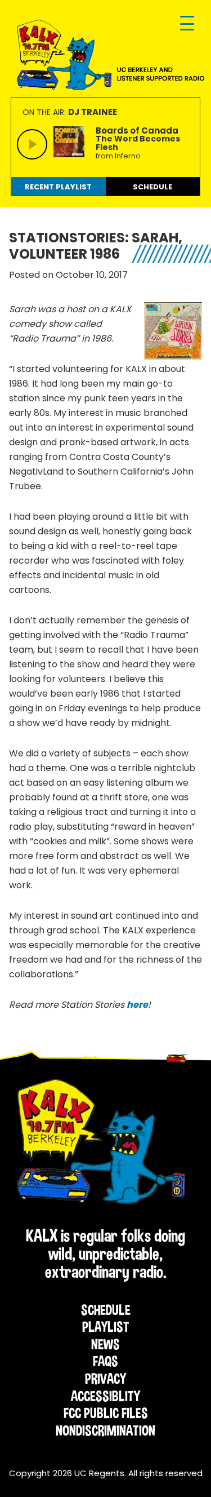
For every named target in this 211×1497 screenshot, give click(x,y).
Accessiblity (105, 1396)
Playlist (105, 1326)
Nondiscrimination (105, 1430)
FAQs (105, 1361)
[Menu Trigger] (187, 23)
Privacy (105, 1378)
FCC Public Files (106, 1413)
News (105, 1344)
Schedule (106, 1309)
